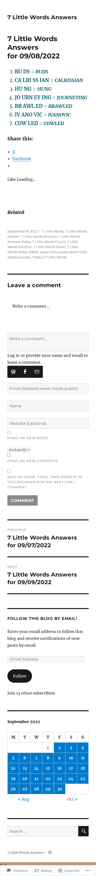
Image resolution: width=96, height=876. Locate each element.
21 (36, 778)
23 (59, 778)
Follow (19, 676)
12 (13, 768)
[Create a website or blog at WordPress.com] (50, 853)
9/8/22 (33, 252)
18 (83, 768)
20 (24, 778)
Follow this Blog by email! (42, 618)
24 (71, 778)
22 (48, 778)
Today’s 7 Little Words (49, 257)
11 (82, 757)
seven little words (54, 252)
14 (36, 768)
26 (13, 788)
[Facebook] (25, 372)
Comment (22, 500)
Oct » (72, 799)
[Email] (37, 372)
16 (59, 768)
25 (82, 778)
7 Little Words (53, 231)
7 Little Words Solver (49, 247)
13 (25, 768)
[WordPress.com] (13, 372)
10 (71, 757)
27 (24, 788)
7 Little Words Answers (42, 17)
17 (71, 768)
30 (59, 788)
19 (13, 778)
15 (48, 768)
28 (36, 788)
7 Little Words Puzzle (49, 242)
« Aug (23, 799)
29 (47, 788)
